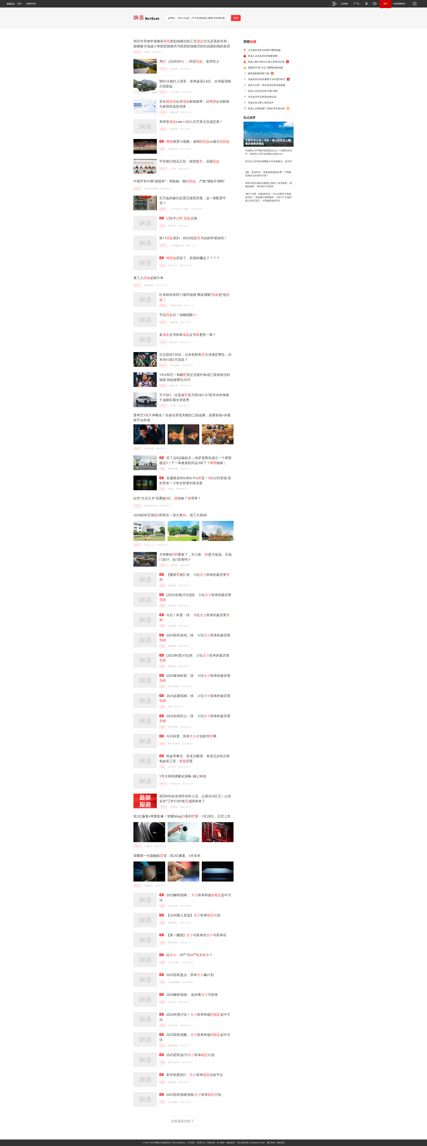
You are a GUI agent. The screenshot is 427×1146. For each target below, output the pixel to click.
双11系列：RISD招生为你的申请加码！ (193, 238)
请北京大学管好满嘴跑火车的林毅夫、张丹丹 (268, 161)
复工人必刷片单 (148, 277)
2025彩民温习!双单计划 (190, 1055)
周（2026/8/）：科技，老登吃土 (189, 61)
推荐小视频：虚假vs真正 (198, 141)
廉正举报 (271, 1142)
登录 (385, 4)
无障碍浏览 (31, 4)
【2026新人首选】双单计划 (192, 915)
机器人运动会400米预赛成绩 (263, 55)
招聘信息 (211, 1142)
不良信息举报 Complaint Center (251, 1142)
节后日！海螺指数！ (178, 315)
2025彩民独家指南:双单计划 (193, 1094)
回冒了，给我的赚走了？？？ (193, 258)
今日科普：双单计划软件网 (190, 736)
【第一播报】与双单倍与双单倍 (195, 935)
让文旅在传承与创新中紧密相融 (264, 50)
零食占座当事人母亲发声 (261, 102)
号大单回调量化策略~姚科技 (182, 776)
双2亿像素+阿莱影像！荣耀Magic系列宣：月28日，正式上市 (182, 816)
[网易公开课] (345, 3)
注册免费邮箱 (399, 4)
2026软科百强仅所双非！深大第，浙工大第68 (170, 515)
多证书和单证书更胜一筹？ (187, 334)
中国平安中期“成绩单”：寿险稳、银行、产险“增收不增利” (179, 181)
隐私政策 (231, 1142)
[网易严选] (357, 3)
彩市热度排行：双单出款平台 (194, 1074)
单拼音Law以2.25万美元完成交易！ (191, 121)
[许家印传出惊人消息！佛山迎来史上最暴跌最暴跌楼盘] (269, 134)
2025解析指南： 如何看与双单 (191, 994)
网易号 (137, 52)
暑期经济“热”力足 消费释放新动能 (265, 67)
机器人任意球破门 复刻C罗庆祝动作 (266, 108)
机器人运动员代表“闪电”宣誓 (263, 90)
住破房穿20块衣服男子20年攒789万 (266, 79)
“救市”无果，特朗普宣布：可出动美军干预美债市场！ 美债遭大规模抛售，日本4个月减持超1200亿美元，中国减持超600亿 (268, 197)
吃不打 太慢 (181, 218)
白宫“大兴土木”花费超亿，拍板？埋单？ (167, 498)
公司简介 (191, 1142)
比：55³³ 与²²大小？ (188, 955)
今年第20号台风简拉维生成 (262, 96)
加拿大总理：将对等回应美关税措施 (266, 85)
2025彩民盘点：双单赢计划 (189, 974)
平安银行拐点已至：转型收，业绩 (189, 161)
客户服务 (221, 1142)
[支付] (367, 3)
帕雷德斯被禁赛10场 (258, 73)
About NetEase (178, 1142)
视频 (162, 149)
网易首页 (11, 4)
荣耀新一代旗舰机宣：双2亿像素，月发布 (166, 855)
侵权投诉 (281, 1142)
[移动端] (334, 3)
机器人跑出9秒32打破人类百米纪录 (266, 61)
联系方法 (201, 1142)
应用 (19, 4)
